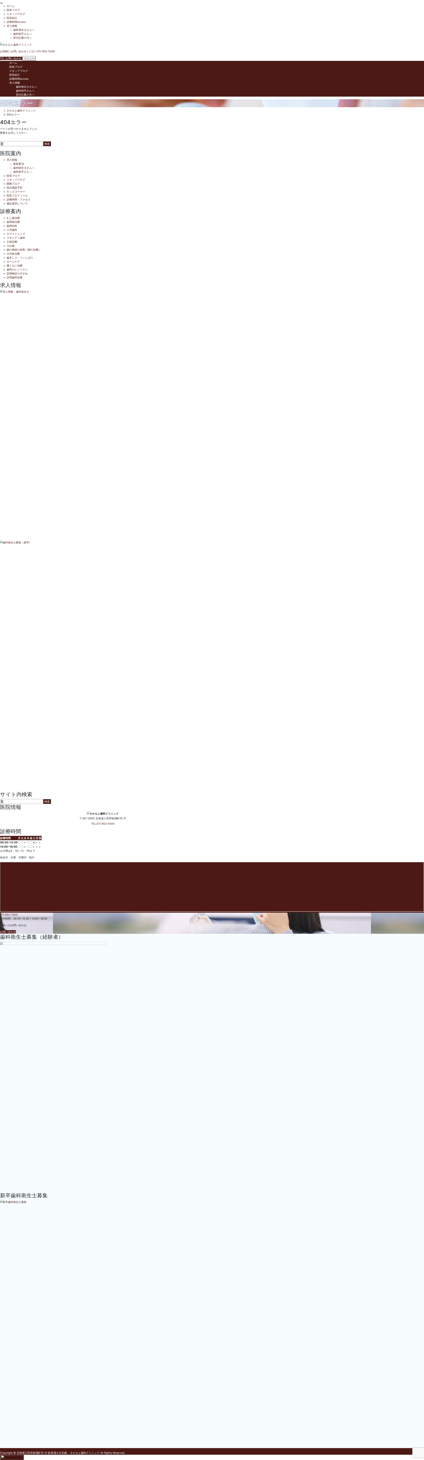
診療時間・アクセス (18, 199)
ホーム (11, 6)
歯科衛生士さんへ (23, 29)
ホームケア (13, 261)
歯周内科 (12, 225)
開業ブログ (13, 183)
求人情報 (12, 25)
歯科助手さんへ (22, 33)
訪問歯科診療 (15, 277)
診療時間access (16, 21)
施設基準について (17, 203)
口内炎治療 (13, 253)
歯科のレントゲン (17, 269)
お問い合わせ (8, 931)
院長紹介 (12, 18)
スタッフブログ (16, 14)
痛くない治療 (15, 265)
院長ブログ (13, 10)
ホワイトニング (16, 233)
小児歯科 (12, 229)
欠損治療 (12, 241)
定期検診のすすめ (17, 273)
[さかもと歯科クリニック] (16, 44)
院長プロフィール (17, 195)
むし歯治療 (13, 218)
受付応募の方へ (22, 37)
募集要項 (18, 163)
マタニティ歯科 (16, 237)
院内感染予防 (15, 187)
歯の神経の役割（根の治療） (24, 249)
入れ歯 (11, 245)
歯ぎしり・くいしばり (20, 257)
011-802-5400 (105, 823)
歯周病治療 (13, 221)
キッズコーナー (16, 191)
